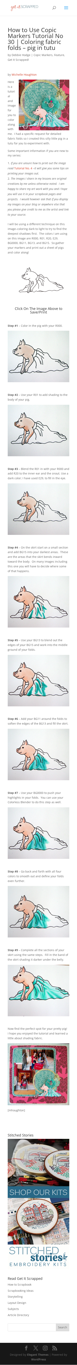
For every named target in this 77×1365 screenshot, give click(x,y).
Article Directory (18, 1315)
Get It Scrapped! (18, 60)
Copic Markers (43, 55)
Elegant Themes (38, 1354)
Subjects (13, 1309)
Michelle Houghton (24, 74)
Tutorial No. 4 (23, 168)
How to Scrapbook (19, 1284)
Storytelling (15, 1296)
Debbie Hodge (21, 55)
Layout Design (17, 1303)
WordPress (38, 1359)
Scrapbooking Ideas (21, 1291)
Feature (59, 55)
